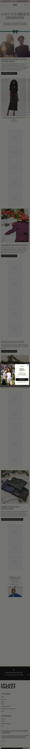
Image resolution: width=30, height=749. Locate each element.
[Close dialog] (28, 365)
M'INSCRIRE (22, 379)
